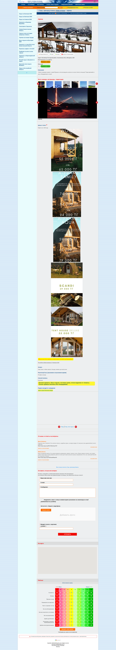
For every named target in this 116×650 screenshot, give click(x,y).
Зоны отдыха (60, 10)
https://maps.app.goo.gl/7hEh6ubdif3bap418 (47, 457)
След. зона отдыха (69, 426)
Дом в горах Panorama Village (45, 390)
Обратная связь (80, 4)
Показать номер (45, 61)
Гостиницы (31, 4)
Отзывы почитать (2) (44, 54)
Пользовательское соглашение (58, 645)
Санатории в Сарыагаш (25, 26)
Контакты (58, 646)
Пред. (62, 426)
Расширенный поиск (73, 7)
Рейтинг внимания (28, 7)
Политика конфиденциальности (58, 644)
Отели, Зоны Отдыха (52, 4)
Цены (52, 54)
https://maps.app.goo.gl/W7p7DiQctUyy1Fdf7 (47, 445)
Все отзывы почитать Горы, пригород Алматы (67, 467)
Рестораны (40, 4)
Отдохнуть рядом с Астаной (26, 48)
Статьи (23, 4)
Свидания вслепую (67, 4)
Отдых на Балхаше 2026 (25, 13)
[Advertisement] (67, 408)
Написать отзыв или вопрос (68, 54)
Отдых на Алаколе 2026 (25, 19)
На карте (58, 54)
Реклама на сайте (88, 7)
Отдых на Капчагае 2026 (25, 16)
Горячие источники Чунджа (26, 37)
